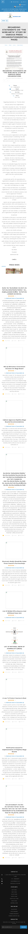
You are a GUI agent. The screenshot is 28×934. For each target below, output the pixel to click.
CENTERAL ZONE (14, 903)
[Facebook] (12, 259)
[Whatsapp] (16, 259)
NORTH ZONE (14, 896)
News (10, 45)
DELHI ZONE (14, 900)
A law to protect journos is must (14, 698)
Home (6, 45)
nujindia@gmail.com (15, 881)
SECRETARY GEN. (19, 6)
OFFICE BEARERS (14, 911)
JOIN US (24, 1)
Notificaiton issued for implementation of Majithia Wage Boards (14, 749)
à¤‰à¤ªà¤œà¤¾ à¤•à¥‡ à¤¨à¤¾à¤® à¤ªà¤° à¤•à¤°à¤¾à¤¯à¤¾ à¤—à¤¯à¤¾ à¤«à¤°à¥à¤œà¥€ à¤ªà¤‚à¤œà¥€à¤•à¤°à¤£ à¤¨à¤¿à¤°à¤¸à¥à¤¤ (14, 808)
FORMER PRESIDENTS (14, 913)
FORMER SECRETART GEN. (14, 915)
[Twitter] (13, 259)
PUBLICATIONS (15, 1)
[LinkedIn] (15, 259)
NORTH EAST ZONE (14, 898)
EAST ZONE (14, 889)
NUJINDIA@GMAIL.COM (17, 90)
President (23, 4)
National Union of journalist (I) (15, 298)
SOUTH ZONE (14, 894)
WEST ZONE (14, 892)
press (14, 45)
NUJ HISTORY (14, 909)
